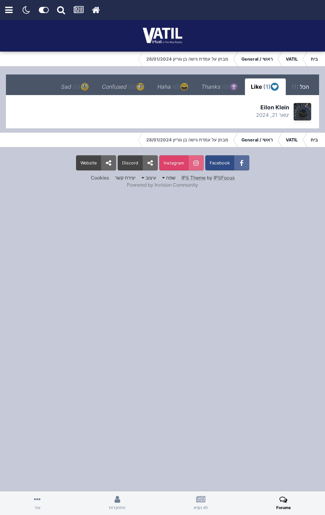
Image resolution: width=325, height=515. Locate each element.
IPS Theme (194, 178)
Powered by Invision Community (162, 185)
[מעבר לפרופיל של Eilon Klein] (302, 111)
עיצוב (150, 178)
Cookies (100, 178)
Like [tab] (261, 86)
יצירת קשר (125, 178)
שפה (170, 178)
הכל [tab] (300, 86)
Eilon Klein (274, 107)
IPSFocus (224, 178)
